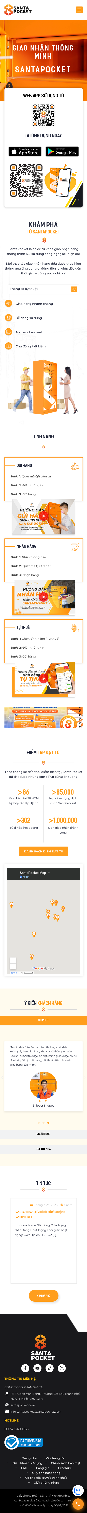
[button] (79, 9)
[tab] (43, 1020)
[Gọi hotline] (78, 1504)
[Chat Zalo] (78, 1490)
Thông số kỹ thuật (24, 289)
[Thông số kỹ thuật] (74, 289)
